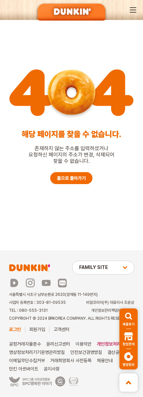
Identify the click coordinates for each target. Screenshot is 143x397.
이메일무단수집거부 (27, 360)
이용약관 (83, 344)
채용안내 (105, 360)
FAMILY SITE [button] (93, 267)
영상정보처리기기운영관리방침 (37, 352)
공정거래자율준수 (25, 344)
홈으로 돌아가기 (71, 178)
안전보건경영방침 (86, 352)
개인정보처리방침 (113, 344)
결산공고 (115, 352)
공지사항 (52, 368)
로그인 (15, 329)
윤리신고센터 (58, 344)
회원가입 (37, 329)
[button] (133, 10)
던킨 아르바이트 (23, 368)
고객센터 (62, 329)
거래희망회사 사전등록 (70, 360)
